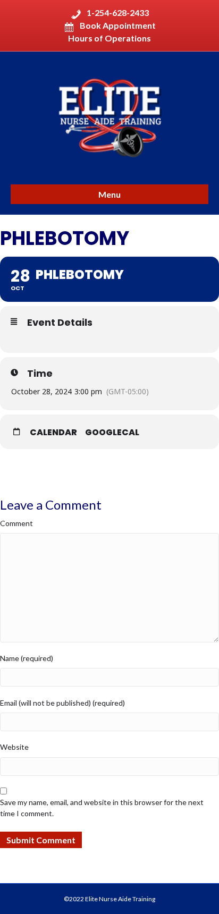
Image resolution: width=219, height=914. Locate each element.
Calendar (53, 432)
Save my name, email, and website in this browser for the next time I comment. (102, 807)
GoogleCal (112, 432)
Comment (16, 523)
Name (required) (26, 658)
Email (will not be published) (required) (62, 702)
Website (14, 746)
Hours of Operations (109, 38)
